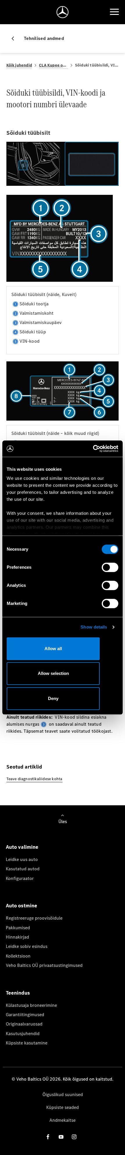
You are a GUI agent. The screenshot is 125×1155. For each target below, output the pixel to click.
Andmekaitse (62, 1120)
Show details (94, 626)
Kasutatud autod (23, 869)
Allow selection (53, 673)
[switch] (110, 567)
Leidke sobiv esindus (26, 946)
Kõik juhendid (19, 65)
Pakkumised (18, 928)
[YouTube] (61, 1136)
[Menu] (114, 12)
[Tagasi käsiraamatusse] (15, 38)
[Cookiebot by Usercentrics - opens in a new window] (92, 448)
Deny (53, 698)
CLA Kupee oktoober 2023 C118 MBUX (53, 65)
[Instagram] (74, 1136)
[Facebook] (47, 1136)
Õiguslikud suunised (62, 1094)
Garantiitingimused (25, 1015)
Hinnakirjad (17, 937)
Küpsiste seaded (62, 1107)
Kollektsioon (18, 956)
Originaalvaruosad (24, 1024)
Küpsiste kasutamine (26, 1043)
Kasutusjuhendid (23, 1033)
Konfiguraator (20, 878)
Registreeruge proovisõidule (34, 918)
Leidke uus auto (22, 859)
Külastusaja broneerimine (31, 1005)
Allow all (53, 648)
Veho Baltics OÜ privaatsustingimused (44, 965)
